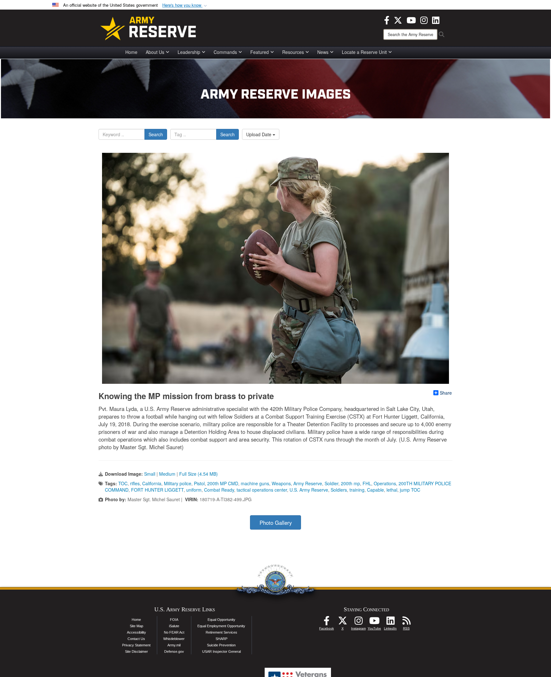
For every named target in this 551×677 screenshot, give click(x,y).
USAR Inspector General (221, 651)
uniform (194, 490)
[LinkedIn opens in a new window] (435, 19)
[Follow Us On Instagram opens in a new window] (358, 622)
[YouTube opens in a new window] (411, 19)
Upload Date (259, 134)
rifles (135, 483)
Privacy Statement (136, 645)
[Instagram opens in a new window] (424, 19)
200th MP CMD (222, 483)
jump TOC (410, 490)
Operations (385, 483)
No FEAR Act (174, 632)
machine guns (255, 483)
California (151, 483)
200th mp (350, 483)
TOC (123, 483)
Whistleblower (174, 639)
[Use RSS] (406, 622)
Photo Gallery (276, 522)
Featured (259, 52)
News (322, 52)
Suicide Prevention (221, 645)
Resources (293, 52)
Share (446, 392)
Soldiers (339, 490)
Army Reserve (307, 483)
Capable (375, 490)
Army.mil (173, 645)
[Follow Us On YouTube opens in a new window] (374, 622)
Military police (177, 483)
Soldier (331, 483)
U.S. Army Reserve (309, 490)
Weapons (281, 483)
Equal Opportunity (221, 619)
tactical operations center (262, 490)
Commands (225, 52)
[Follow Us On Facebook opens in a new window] (326, 622)
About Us (155, 52)
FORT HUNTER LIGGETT (157, 490)
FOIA (174, 619)
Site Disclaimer (136, 651)
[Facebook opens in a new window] (386, 19)
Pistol (199, 483)
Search (156, 134)
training (356, 490)
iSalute (174, 626)
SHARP (221, 639)
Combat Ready (219, 490)
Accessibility (136, 632)
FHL (367, 483)
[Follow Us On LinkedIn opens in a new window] (390, 622)
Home (131, 52)
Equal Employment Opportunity (221, 626)
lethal (391, 490)
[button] (185, 5)
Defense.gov (174, 651)
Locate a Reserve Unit (364, 52)
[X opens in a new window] (398, 19)
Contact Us (136, 639)
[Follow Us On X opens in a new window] (342, 622)
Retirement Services (221, 632)
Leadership (189, 52)
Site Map (136, 626)
